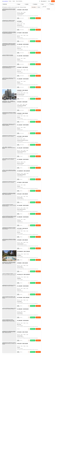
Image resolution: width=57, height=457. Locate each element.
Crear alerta (33, 7)
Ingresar (53, 1)
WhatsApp (32, 18)
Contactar (37, 18)
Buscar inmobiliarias (19, 1)
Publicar (49, 1)
